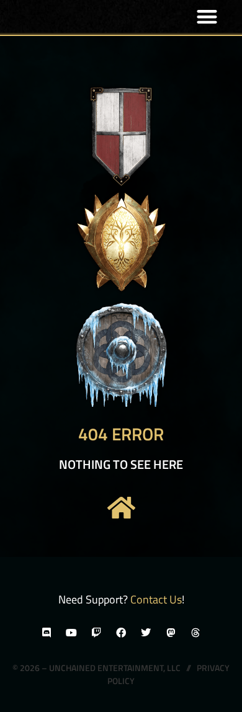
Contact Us (156, 599)
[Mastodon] (171, 633)
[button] (207, 16)
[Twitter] (146, 633)
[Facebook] (121, 633)
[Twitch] (96, 633)
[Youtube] (71, 633)
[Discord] (46, 633)
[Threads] (195, 633)
